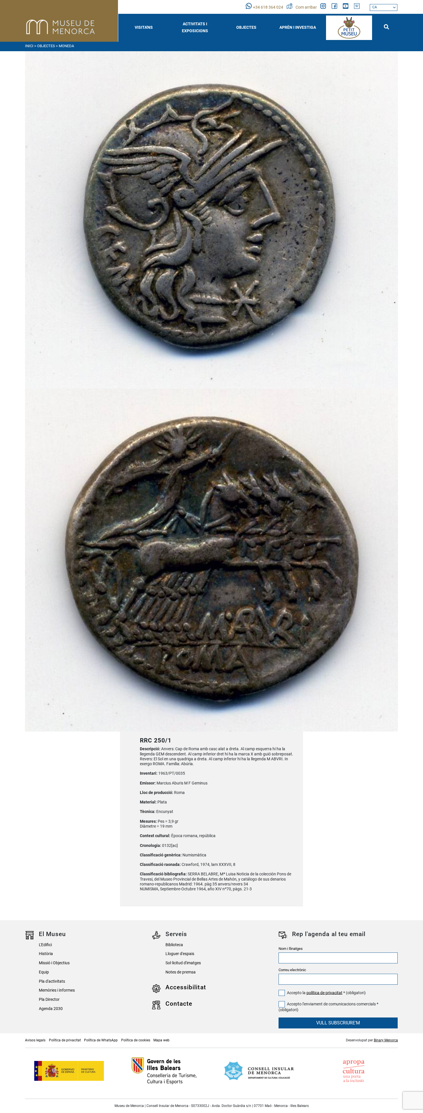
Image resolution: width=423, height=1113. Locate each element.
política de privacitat (324, 992)
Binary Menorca (386, 1040)
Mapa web (161, 1040)
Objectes (46, 46)
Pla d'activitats (52, 981)
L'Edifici (45, 944)
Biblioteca (174, 944)
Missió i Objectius (54, 963)
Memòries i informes (57, 990)
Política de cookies (135, 1040)
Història (46, 953)
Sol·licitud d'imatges (183, 963)
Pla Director (49, 999)
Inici (29, 46)
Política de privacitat (65, 1040)
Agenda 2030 (51, 1008)
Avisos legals (35, 1040)
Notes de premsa (180, 972)
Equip (44, 972)
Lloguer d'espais (179, 953)
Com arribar (307, 7)
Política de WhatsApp (101, 1040)
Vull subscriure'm (338, 1023)
